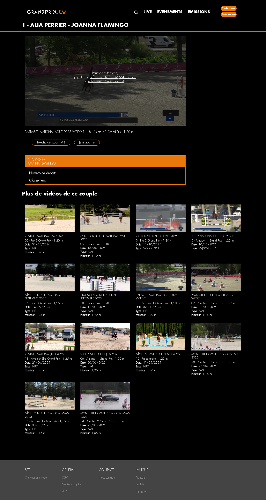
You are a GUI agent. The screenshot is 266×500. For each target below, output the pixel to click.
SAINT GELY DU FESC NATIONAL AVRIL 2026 (103, 237)
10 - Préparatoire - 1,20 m (152, 359)
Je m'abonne (87, 142)
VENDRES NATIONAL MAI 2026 (44, 236)
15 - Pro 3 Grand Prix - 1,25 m (44, 303)
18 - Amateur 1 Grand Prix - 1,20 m (158, 303)
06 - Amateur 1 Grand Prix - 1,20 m (102, 359)
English (140, 484)
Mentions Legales (71, 484)
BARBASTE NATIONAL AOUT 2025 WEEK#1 (156, 296)
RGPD (65, 491)
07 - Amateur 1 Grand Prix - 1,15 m (213, 303)
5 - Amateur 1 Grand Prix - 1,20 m (212, 240)
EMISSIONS (199, 11)
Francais (140, 477)
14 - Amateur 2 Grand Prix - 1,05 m (102, 421)
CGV (65, 477)
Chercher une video (36, 477)
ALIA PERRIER (36, 159)
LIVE (148, 11)
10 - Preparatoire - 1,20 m (96, 303)
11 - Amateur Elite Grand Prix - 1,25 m (48, 359)
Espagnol (141, 491)
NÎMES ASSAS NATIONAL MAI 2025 (158, 354)
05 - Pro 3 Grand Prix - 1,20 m (44, 240)
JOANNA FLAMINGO (42, 163)
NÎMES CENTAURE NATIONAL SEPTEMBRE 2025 (43, 296)
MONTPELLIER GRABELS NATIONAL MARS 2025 (104, 415)
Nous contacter (107, 477)
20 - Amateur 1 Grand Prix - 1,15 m (213, 362)
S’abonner (228, 8)
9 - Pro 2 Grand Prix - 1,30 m (154, 240)
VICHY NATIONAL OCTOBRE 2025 (157, 236)
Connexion (229, 14)
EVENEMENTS (169, 11)
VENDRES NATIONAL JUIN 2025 (44, 354)
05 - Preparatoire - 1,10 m (96, 244)
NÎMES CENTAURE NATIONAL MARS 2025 (47, 415)
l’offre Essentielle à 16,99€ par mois (113, 77)
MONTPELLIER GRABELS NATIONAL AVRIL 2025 (215, 355)
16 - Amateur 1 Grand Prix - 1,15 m (47, 421)
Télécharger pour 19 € (51, 142)
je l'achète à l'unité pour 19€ (106, 81)
